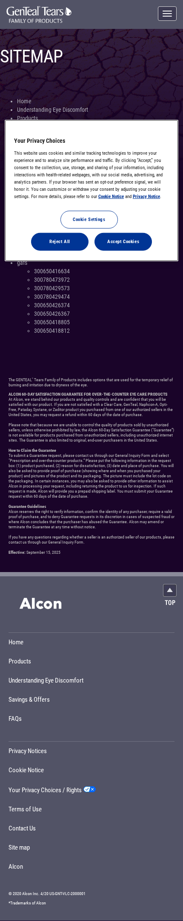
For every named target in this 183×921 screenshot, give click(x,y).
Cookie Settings (89, 219)
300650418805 (52, 322)
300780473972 (52, 279)
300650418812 (52, 330)
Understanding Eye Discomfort (52, 109)
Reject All (59, 241)
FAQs (15, 719)
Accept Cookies (123, 241)
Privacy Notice (146, 196)
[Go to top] (170, 594)
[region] (92, 190)
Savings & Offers (29, 699)
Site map (19, 847)
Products (27, 118)
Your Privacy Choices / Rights (45, 790)
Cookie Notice (26, 770)
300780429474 (52, 296)
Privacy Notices (28, 751)
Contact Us (22, 828)
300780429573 (52, 288)
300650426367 (52, 313)
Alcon (16, 866)
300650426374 (52, 305)
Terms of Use (25, 809)
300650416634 (52, 271)
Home (24, 101)
